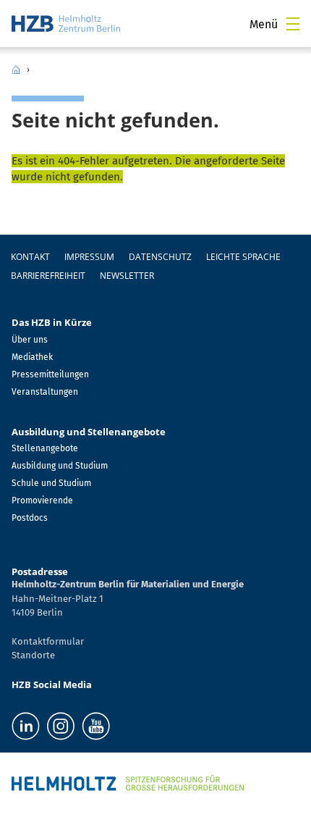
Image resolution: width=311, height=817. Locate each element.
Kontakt (30, 257)
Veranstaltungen (45, 392)
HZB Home (16, 69)
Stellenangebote (45, 448)
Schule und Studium (51, 483)
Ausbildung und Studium (60, 466)
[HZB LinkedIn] (26, 726)
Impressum (89, 257)
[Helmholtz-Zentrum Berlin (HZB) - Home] (66, 23)
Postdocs (30, 518)
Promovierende (42, 500)
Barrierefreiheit (48, 275)
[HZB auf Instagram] (60, 726)
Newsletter (127, 275)
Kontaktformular (48, 641)
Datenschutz (160, 257)
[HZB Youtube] (96, 726)
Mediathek (32, 357)
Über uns (30, 340)
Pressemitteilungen (50, 374)
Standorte (33, 655)
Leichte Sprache (243, 257)
